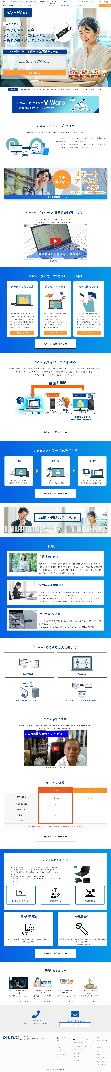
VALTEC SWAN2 (43, 1)
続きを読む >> (24, 1001)
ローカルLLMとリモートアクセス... (90, 992)
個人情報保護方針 (101, 1057)
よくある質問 (50, 5)
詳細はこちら (21, 333)
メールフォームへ (74, 1025)
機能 (21, 5)
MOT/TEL (77, 1056)
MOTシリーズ (17, 1)
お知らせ (99, 1047)
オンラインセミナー (102, 1040)
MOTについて (78, 1049)
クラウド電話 (24, 1)
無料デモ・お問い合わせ (54, 344)
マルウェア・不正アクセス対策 (59, 1)
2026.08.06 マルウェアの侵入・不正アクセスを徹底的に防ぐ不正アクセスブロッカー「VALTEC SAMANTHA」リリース (61, 89)
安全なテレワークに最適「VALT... (42, 992)
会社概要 (99, 1037)
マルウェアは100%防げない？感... (19, 992)
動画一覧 (81, 5)
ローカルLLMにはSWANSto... (66, 992)
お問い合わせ (100, 1050)
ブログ (38, 5)
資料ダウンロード (67, 5)
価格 (29, 5)
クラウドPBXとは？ (102, 1064)
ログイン (92, 5)
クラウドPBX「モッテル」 (102, 1062)
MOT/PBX (77, 1053)
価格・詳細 (34, 73)
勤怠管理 (32, 1)
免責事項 (99, 1054)
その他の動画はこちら (55, 261)
